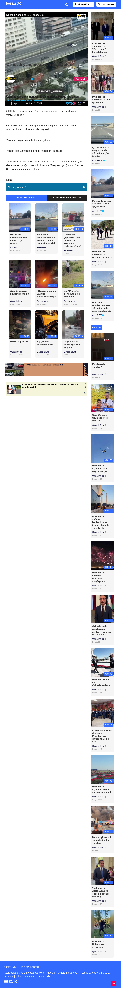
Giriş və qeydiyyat (106, 4)
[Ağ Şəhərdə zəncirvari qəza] (46, 324)
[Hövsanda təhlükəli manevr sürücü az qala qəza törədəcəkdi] (46, 217)
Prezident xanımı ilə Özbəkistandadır (101, 682)
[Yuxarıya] (113, 983)
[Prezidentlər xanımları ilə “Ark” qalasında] (102, 79)
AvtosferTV (15, 247)
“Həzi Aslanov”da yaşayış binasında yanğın (46, 294)
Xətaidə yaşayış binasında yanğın (19, 292)
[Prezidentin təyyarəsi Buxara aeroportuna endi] (102, 769)
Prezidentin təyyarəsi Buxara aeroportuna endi (101, 789)
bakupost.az (97, 160)
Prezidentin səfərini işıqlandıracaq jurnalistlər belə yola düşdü (100, 522)
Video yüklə (83, 4)
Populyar (96, 327)
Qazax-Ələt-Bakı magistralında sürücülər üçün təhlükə (100, 151)
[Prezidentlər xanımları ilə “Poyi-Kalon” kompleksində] (102, 26)
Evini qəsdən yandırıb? (99, 365)
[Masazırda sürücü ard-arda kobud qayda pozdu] (20, 217)
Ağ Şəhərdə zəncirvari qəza (45, 343)
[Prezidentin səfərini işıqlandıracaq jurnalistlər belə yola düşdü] (102, 499)
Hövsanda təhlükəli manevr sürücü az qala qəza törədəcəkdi (46, 238)
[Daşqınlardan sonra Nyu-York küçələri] (73, 324)
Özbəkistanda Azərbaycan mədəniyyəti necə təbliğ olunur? (101, 630)
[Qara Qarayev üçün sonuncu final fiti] (102, 397)
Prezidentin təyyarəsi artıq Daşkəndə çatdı (100, 468)
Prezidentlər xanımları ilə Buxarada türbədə (102, 254)
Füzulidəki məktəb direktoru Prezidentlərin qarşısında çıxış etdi (102, 736)
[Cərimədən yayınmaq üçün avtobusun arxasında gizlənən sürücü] (73, 217)
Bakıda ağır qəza (19, 341)
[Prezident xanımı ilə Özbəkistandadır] (102, 662)
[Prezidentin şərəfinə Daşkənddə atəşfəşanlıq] (102, 555)
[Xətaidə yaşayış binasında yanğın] (20, 273)
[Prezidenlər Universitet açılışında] (102, 924)
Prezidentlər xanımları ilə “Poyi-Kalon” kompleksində (99, 47)
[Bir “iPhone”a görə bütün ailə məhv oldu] (73, 273)
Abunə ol (80, 79)
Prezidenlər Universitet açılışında (98, 944)
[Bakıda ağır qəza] (20, 324)
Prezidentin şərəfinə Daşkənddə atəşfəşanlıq (99, 577)
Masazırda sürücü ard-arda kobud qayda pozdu (18, 238)
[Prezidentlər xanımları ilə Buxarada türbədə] (102, 234)
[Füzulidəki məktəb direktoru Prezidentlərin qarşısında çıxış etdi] (102, 713)
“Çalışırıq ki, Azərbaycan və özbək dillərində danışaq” (100, 892)
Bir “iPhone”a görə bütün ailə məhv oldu (72, 294)
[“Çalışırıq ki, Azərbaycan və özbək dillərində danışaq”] (102, 871)
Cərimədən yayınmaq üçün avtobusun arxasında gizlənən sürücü (72, 240)
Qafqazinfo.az (16, 301)
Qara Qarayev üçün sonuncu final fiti (100, 418)
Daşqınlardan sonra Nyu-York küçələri (72, 344)
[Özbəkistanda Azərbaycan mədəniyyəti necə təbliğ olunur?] (102, 609)
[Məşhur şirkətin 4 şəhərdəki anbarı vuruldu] (102, 820)
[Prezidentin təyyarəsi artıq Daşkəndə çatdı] (102, 448)
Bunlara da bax (26, 197)
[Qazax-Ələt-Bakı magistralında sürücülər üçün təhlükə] (102, 130)
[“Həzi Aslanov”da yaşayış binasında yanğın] (46, 273)
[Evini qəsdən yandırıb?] (102, 347)
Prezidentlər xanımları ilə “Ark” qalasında (102, 99)
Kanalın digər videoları (67, 197)
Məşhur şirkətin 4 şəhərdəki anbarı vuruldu (101, 840)
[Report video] (85, 88)
